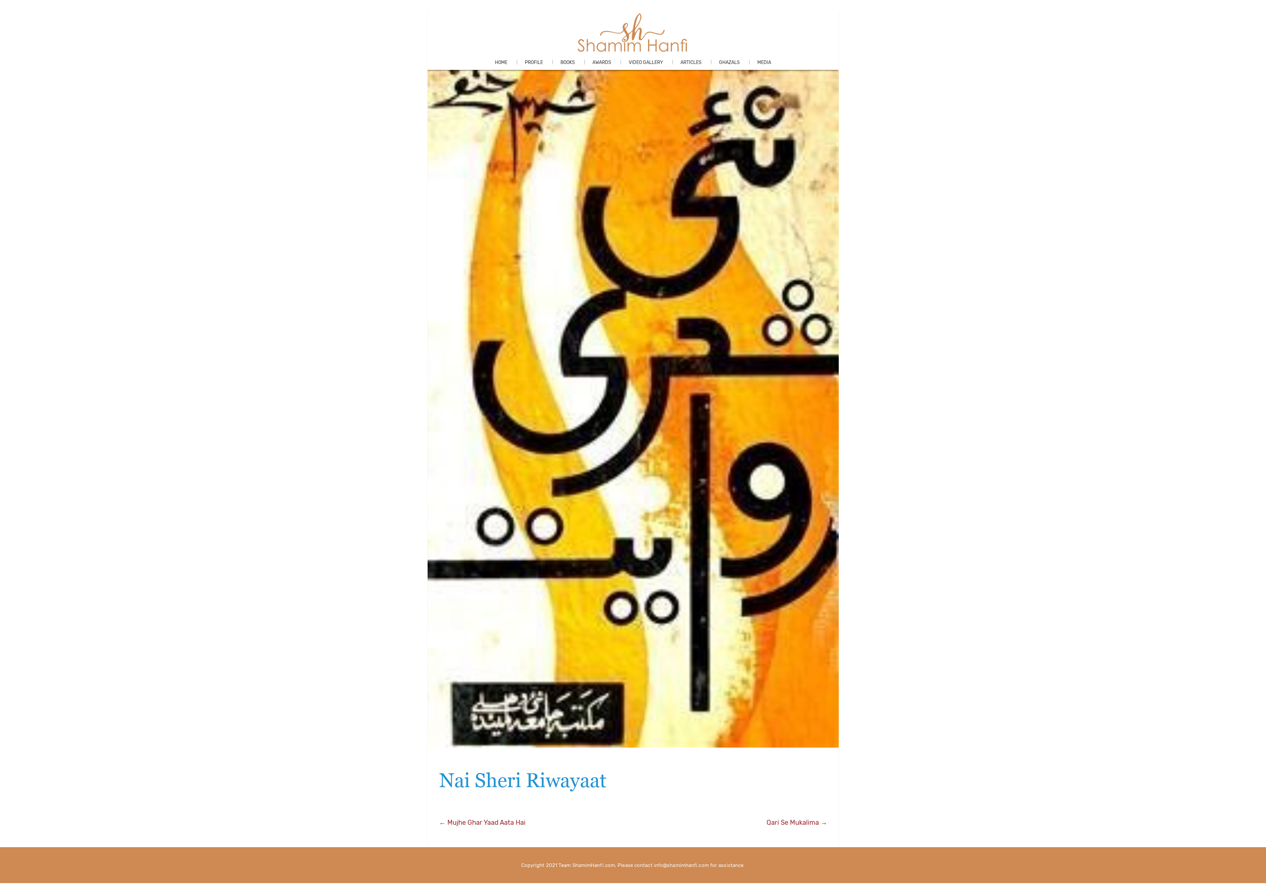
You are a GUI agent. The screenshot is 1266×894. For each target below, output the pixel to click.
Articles (691, 62)
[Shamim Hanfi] (633, 32)
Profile (534, 62)
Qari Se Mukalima (797, 822)
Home (501, 62)
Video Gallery (646, 62)
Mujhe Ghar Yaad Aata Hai (482, 822)
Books (567, 62)
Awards (601, 62)
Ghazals (729, 62)
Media (764, 62)
